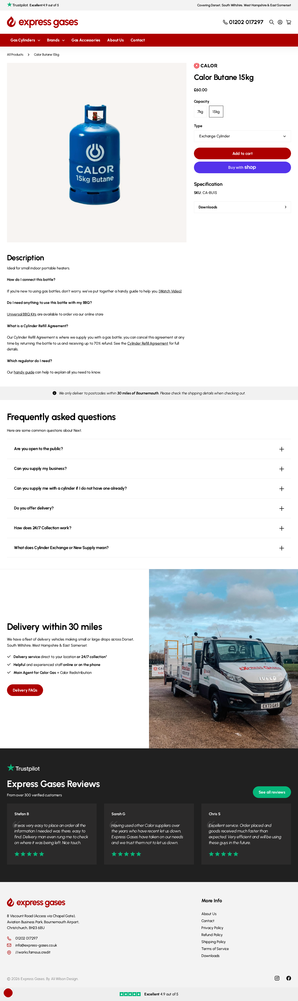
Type (198, 126)
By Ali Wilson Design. (62, 979)
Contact (138, 40)
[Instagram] (277, 978)
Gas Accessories (85, 40)
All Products (15, 55)
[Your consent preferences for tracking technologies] (8, 992)
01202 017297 (26, 938)
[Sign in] (280, 22)
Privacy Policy (212, 928)
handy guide (24, 372)
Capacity (201, 101)
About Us (115, 40)
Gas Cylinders (22, 40)
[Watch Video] (170, 291)
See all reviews (272, 792)
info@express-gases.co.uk (36, 945)
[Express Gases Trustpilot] (23, 771)
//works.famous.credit (33, 952)
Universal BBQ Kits (21, 314)
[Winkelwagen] (288, 22)
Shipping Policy (213, 942)
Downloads (210, 955)
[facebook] (288, 978)
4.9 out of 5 (44, 5)
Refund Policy (212, 935)
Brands (53, 40)
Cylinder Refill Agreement (147, 343)
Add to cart (242, 153)
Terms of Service (215, 949)
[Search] (271, 22)
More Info (211, 900)
